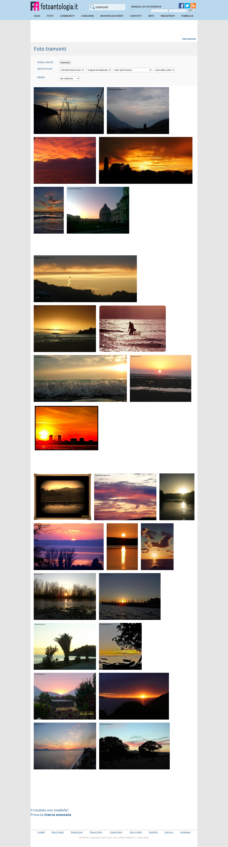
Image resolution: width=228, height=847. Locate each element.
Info (151, 16)
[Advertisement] (114, 29)
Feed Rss (153, 832)
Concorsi (87, 16)
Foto (50, 16)
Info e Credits (58, 832)
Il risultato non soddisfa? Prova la (51, 812)
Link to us (169, 832)
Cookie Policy (116, 832)
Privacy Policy (96, 832)
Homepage (185, 832)
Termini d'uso (77, 832)
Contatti (136, 16)
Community (67, 16)
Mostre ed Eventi (111, 16)
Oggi (37, 16)
